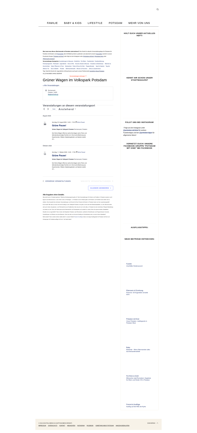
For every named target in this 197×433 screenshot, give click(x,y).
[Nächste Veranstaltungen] (48, 109)
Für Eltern (83, 61)
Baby (128, 347)
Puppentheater (90, 66)
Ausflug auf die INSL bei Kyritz (136, 406)
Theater (62, 68)
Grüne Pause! (59, 125)
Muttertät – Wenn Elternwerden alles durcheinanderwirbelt (138, 350)
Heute (53, 109)
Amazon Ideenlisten (122, 425)
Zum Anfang (151, 423)
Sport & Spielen (100, 66)
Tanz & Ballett (54, 68)
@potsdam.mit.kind (88, 56)
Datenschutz (52, 425)
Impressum (42, 425)
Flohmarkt (56, 63)
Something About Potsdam (96, 71)
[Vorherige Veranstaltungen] (44, 109)
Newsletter (99, 54)
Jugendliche (63, 63)
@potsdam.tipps (98, 56)
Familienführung (99, 61)
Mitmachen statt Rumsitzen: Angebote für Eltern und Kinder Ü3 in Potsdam (138, 379)
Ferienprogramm (47, 63)
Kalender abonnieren (99, 188)
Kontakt (62, 425)
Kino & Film (71, 63)
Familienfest (90, 61)
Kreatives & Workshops (96, 63)
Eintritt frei (77, 61)
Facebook (90, 425)
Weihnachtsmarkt (70, 68)
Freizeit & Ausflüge (78, 216)
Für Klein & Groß (132, 376)
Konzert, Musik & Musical (82, 63)
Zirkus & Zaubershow (95, 68)
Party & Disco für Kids (79, 66)
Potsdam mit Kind (58, 56)
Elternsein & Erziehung (134, 290)
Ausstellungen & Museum (66, 61)
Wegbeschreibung (53, 94)
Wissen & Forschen (82, 68)
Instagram (81, 425)
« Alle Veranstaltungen (51, 85)
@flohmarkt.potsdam (48, 59)
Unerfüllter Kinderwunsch (134, 266)
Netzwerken (68, 66)
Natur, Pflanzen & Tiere (57, 66)
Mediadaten (71, 425)
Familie (129, 264)
